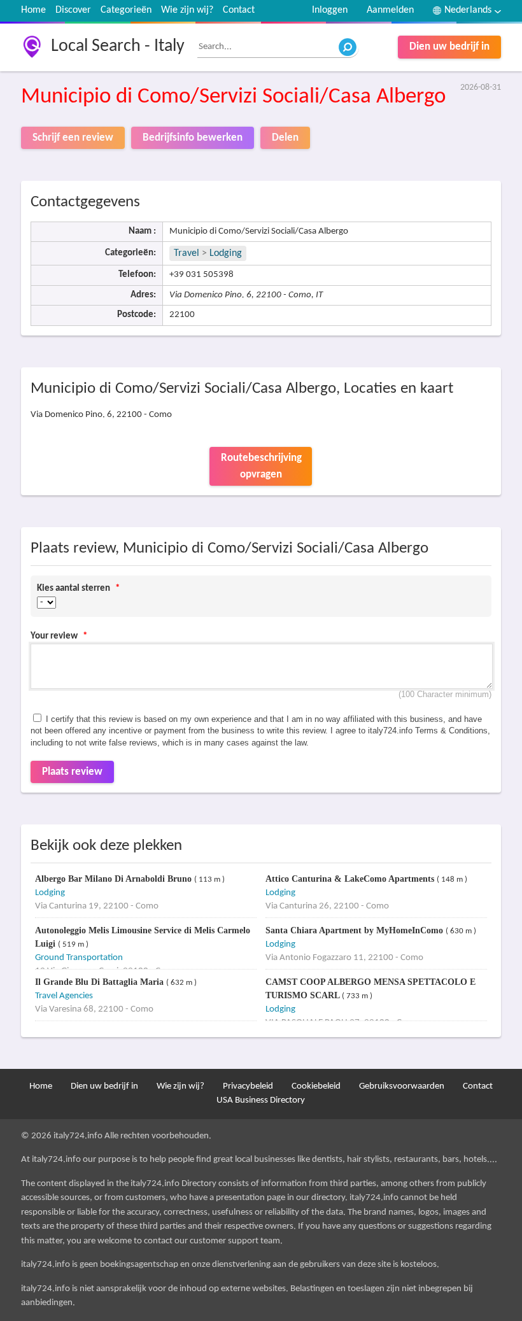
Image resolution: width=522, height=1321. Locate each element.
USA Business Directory (260, 1100)
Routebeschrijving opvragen (261, 466)
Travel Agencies (64, 996)
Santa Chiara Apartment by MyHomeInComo (355, 930)
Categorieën (126, 10)
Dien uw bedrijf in (449, 46)
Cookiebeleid (316, 1086)
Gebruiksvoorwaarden (401, 1086)
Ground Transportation (79, 958)
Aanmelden (390, 10)
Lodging (225, 253)
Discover (73, 10)
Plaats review (72, 771)
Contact (239, 10)
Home (33, 10)
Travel (186, 253)
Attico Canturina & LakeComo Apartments (351, 879)
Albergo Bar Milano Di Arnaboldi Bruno (114, 879)
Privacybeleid (248, 1086)
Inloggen (330, 10)
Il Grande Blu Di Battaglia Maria (100, 982)
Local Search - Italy (118, 46)
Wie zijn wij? (187, 10)
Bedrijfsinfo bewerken (193, 137)
